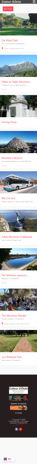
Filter (10, 9)
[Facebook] (16, 429)
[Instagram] (20, 429)
